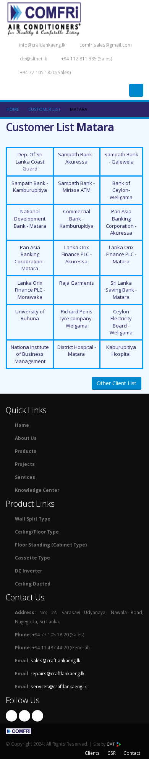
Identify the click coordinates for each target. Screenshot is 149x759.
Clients (92, 753)
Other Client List (116, 383)
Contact (131, 753)
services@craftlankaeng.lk (59, 686)
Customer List (44, 109)
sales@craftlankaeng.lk (55, 660)
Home (12, 109)
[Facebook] (11, 716)
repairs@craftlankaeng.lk (57, 673)
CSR (111, 753)
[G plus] (37, 716)
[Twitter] (24, 716)
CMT (111, 744)
